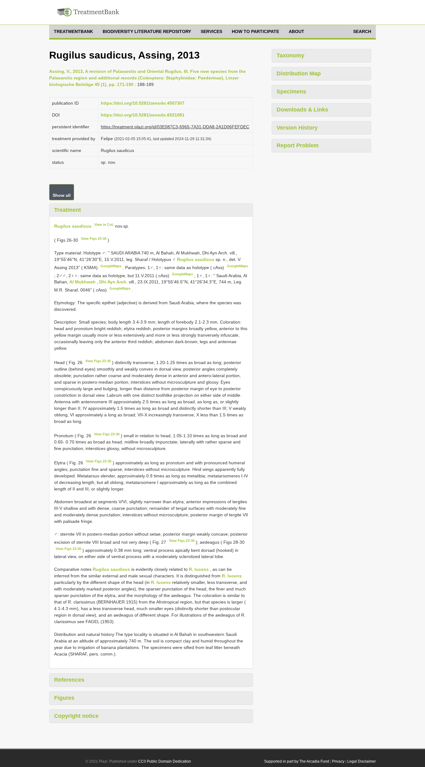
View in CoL (104, 224)
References (69, 680)
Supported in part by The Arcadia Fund (296, 761)
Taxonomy (290, 55)
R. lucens (199, 569)
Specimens (291, 91)
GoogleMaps (110, 266)
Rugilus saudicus (72, 225)
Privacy (338, 761)
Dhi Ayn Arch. (114, 281)
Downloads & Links (302, 110)
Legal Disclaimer (361, 761)
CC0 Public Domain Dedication (164, 761)
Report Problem (298, 145)
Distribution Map (299, 73)
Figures (64, 698)
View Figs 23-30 (93, 238)
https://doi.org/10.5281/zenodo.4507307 (142, 103)
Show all (62, 195)
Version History (297, 128)
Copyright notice (76, 716)
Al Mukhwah (83, 281)
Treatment (67, 210)
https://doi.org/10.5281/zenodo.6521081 (142, 114)
